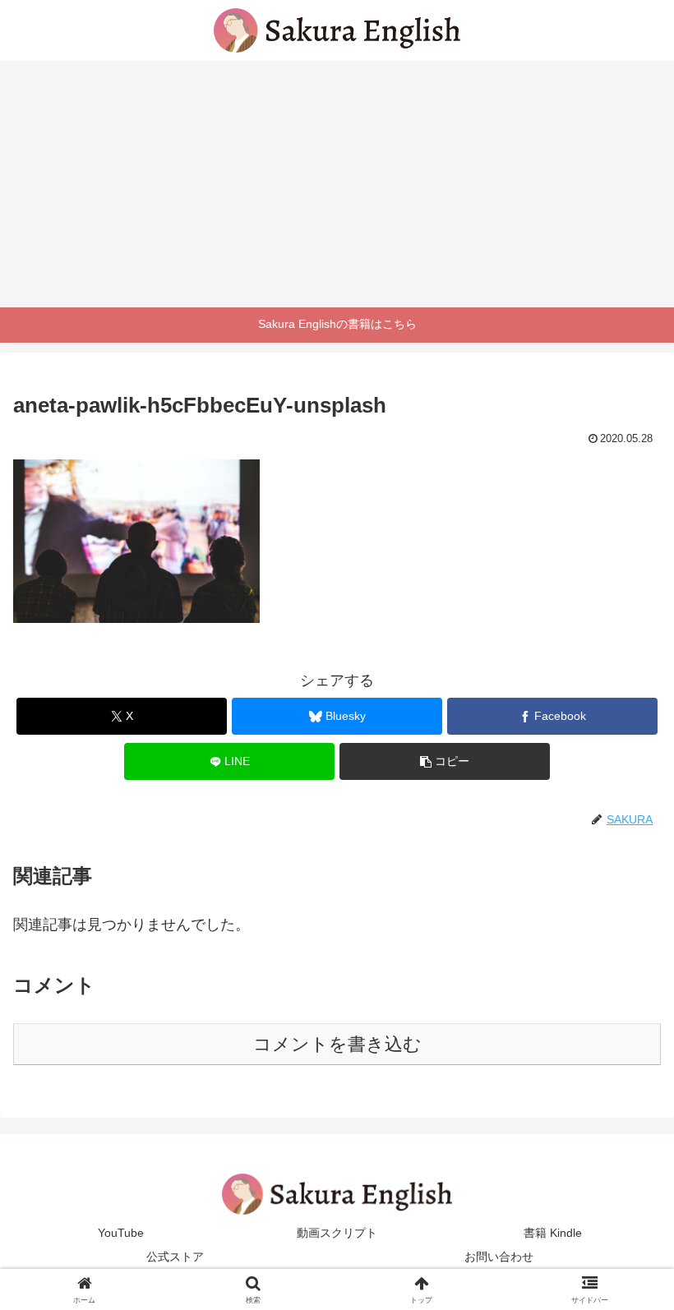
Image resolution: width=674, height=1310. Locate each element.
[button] (444, 761)
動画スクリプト (337, 1232)
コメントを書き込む (337, 1044)
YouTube (121, 1232)
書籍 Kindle (553, 1232)
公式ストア (175, 1256)
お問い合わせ (498, 1256)
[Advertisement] (337, 184)
